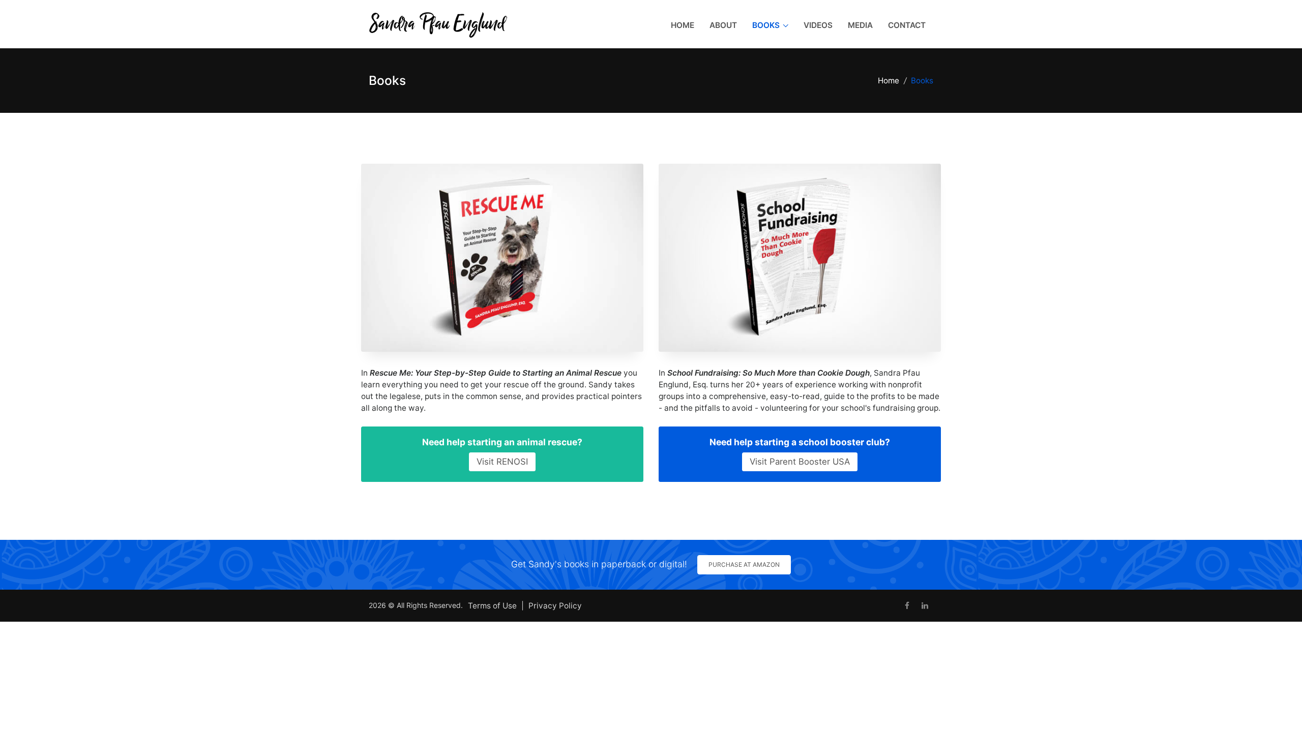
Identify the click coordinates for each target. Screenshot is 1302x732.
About (723, 25)
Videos (818, 25)
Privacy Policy (555, 606)
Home (682, 25)
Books (766, 25)
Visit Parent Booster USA (800, 461)
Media (860, 25)
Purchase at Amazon (744, 564)
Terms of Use (492, 606)
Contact (907, 25)
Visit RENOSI (502, 461)
